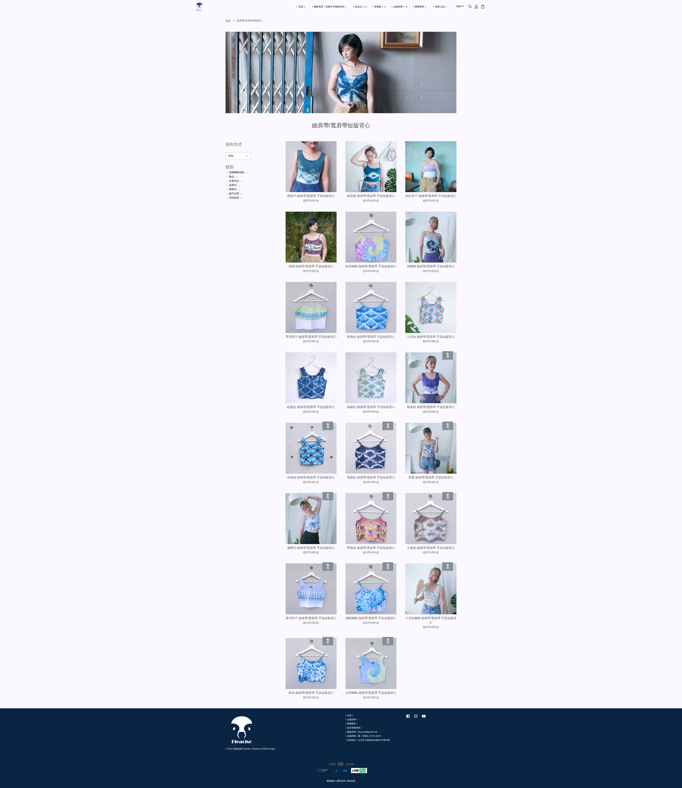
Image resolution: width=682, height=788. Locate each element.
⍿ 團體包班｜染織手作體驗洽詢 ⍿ (329, 6)
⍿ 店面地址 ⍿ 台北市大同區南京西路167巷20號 (367, 740)
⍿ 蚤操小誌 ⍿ (439, 6)
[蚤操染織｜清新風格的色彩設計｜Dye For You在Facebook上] (407, 718)
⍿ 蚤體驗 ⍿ (377, 6)
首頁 (228, 20)
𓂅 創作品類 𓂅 (234, 193)
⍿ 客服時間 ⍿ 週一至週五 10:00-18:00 (363, 736)
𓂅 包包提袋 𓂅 (234, 197)
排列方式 (234, 144)
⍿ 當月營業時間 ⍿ (353, 728)
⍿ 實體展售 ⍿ (419, 6)
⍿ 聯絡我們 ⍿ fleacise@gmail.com (361, 732)
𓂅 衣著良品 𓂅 (234, 180)
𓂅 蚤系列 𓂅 (233, 185)
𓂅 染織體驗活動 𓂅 (237, 172)
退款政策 (351, 781)
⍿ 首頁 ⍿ (300, 6)
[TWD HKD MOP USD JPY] (459, 6)
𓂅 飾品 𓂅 (232, 176)
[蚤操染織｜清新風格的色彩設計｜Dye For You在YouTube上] (423, 718)
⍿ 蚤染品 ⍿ (358, 6)
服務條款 (331, 781)
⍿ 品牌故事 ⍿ (398, 6)
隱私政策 (341, 781)
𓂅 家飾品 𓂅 (233, 189)
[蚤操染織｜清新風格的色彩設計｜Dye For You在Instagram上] (415, 718)
